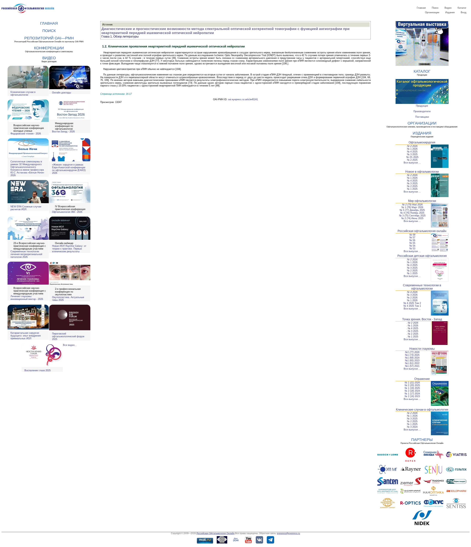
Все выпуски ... (412, 162)
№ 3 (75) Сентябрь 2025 (412, 215)
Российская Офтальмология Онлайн (215, 533)
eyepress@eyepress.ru (288, 533)
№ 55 (412, 243)
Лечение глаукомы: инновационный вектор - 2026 (26, 297)
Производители (422, 111)
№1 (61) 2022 (412, 363)
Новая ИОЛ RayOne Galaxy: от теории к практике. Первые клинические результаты (69, 249)
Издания (450, 12)
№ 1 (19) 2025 (412, 388)
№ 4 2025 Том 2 (412, 303)
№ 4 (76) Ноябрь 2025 (412, 212)
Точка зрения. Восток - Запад (422, 319)
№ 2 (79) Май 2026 (412, 204)
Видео (448, 7)
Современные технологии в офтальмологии (422, 287)
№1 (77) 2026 (412, 352)
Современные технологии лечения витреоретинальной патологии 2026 (26, 254)
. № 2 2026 (412, 322)
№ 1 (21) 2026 (412, 382)
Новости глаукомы (422, 348)
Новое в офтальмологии (422, 171)
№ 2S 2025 (412, 157)
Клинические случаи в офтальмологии (23, 93)
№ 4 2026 (412, 292)
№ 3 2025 (412, 154)
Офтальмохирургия (422, 142)
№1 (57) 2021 (412, 366)
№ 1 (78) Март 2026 (412, 207)
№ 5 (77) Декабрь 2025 (412, 210)
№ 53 (412, 248)
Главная (421, 7)
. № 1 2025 (412, 336)
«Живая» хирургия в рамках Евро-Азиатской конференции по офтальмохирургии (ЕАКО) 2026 (69, 168)
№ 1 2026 (412, 148)
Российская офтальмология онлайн (422, 231)
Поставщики (422, 116)
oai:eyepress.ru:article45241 (243, 99)
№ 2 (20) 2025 (412, 385)
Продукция (422, 105)
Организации (432, 12)
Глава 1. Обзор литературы (120, 36)
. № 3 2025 (412, 331)
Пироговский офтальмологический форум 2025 (68, 336)
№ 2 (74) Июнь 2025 (412, 218)
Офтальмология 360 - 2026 (67, 212)
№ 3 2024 (412, 426)
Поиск (435, 7)
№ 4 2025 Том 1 (412, 305)
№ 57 (412, 237)
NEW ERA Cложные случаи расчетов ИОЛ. (25, 208)
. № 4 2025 (412, 328)
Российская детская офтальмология (422, 255)
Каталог (462, 7)
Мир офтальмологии (422, 200)
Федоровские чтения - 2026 (25, 133)
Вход (463, 12)
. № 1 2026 (412, 325)
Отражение (422, 378)
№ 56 (412, 240)
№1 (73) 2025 (412, 355)
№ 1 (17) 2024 (412, 393)
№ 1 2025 (412, 189)
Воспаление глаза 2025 (37, 370)
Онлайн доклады (61, 92)
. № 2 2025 (412, 333)
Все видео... (70, 345)
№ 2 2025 (412, 159)
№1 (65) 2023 (412, 360)
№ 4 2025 (412, 151)
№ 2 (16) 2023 (412, 396)
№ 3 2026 (412, 294)
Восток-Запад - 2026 (63, 131)
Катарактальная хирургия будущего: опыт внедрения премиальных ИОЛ (25, 336)
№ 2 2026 (412, 146)
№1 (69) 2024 (412, 357)
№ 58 (412, 234)
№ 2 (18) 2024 (412, 390)
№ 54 (412, 245)
